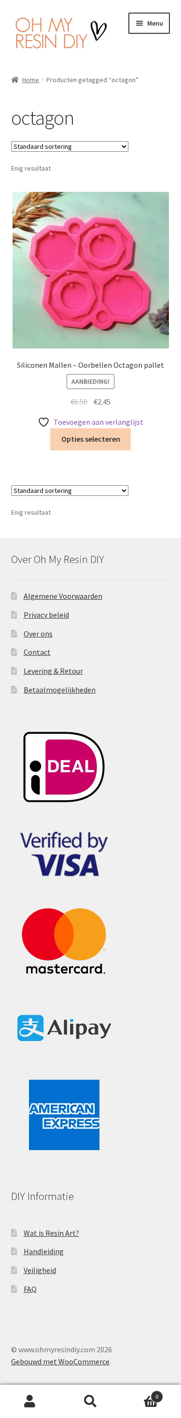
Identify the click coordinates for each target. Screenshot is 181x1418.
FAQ (30, 1289)
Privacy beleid (46, 615)
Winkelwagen (139, 1393)
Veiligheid (40, 1270)
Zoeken (90, 1401)
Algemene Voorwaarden (63, 596)
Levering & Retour (53, 671)
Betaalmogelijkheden (60, 690)
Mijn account (30, 1401)
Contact (37, 652)
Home (30, 79)
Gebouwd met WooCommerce (60, 1361)
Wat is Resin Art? (51, 1233)
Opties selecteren (90, 439)
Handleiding (44, 1251)
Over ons (38, 633)
